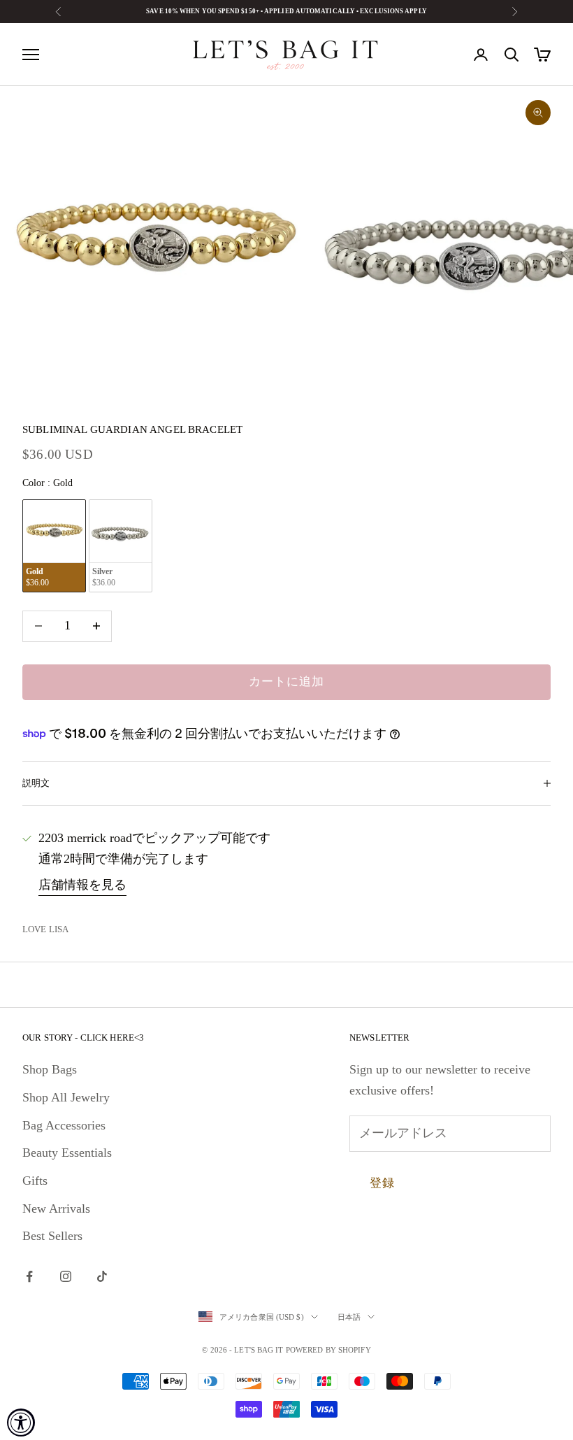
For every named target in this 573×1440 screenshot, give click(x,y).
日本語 (349, 1317)
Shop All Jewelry (66, 1097)
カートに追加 (286, 681)
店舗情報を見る (82, 885)
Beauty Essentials (67, 1153)
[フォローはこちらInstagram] (66, 1276)
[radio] (54, 545)
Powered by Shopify (328, 1350)
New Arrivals (56, 1209)
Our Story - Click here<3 (83, 1037)
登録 (382, 1183)
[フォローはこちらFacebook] (29, 1276)
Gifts (35, 1181)
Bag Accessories (64, 1125)
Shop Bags (49, 1069)
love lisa (45, 929)
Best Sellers (52, 1236)
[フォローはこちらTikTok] (102, 1276)
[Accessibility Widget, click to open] (21, 1423)
